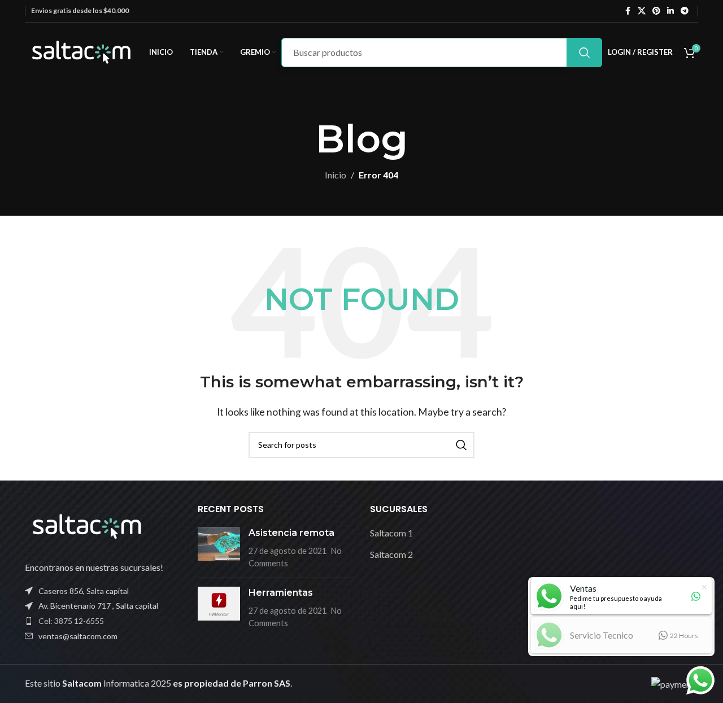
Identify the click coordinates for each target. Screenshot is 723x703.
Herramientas (281, 592)
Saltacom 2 (391, 553)
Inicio (335, 174)
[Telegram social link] (684, 11)
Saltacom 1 (391, 532)
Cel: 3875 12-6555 (71, 621)
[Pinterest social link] (656, 11)
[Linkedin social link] (670, 11)
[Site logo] (81, 51)
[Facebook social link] (627, 11)
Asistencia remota (291, 532)
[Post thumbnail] (219, 548)
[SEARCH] (584, 52)
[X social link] (641, 11)
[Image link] (87, 524)
